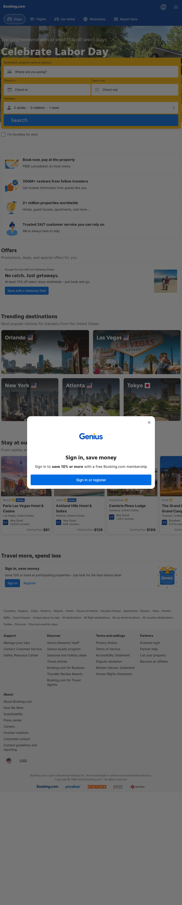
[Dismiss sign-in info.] (149, 422)
